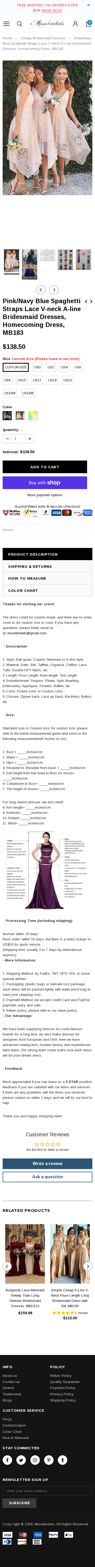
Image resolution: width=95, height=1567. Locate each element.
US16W (9, 393)
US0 (37, 367)
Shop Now (52, 10)
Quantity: (11, 430)
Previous (86, 301)
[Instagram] (35, 1460)
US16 (68, 380)
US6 (78, 367)
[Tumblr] (62, 1460)
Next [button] (54, 289)
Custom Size (16, 367)
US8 (7, 380)
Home (7, 38)
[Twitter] (21, 1460)
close (88, 5)
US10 (22, 380)
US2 (51, 367)
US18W (28, 393)
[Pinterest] (49, 1460)
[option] (47, 127)
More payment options (45, 495)
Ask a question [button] (47, 1177)
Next (91, 301)
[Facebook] (7, 1460)
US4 (64, 367)
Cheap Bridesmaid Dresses (43, 38)
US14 (52, 380)
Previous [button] (41, 289)
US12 (37, 380)
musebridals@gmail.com (26, 633)
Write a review (47, 1163)
